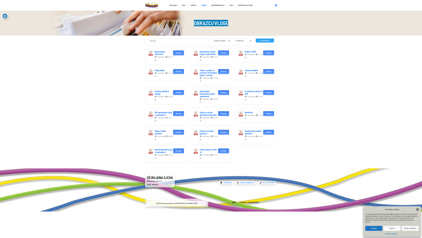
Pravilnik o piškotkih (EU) (249, 202)
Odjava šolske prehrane (160, 132)
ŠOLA (183, 5)
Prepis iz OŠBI (250, 51)
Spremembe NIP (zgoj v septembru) (163, 150)
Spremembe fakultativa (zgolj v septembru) (207, 94)
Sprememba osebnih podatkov (253, 132)
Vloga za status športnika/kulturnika (208, 113)
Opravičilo (249, 112)
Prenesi (178, 53)
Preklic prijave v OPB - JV (209, 150)
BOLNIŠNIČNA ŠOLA (217, 5)
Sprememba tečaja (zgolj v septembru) (208, 52)
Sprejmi (374, 228)
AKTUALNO (173, 5)
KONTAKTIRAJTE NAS (245, 5)
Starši (203, 5)
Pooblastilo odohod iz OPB (254, 92)
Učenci (193, 5)
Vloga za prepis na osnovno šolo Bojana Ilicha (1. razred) (208, 72)
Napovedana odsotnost (160, 52)
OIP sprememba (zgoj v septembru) (163, 113)
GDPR (234, 202)
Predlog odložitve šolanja (162, 92)
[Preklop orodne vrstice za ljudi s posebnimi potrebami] (5, 16)
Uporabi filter (265, 40)
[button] (418, 209)
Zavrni (392, 228)
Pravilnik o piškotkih (391, 233)
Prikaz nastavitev (410, 228)
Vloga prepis (160, 70)
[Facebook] (276, 5)
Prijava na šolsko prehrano (207, 132)
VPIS (231, 5)
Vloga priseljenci (251, 70)
